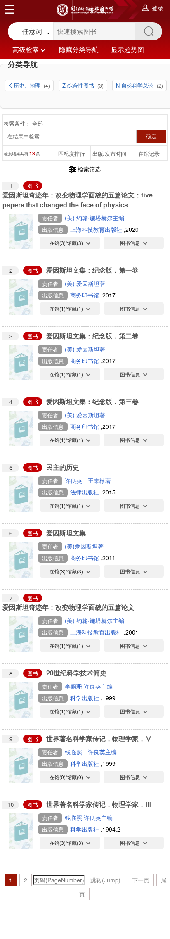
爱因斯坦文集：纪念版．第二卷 (92, 335)
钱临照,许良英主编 (89, 817)
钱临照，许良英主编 (91, 752)
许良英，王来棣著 (88, 480)
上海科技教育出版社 (97, 229)
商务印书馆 (85, 295)
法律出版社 (85, 492)
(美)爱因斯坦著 (84, 546)
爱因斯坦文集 (66, 532)
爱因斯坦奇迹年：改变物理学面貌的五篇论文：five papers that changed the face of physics (77, 199)
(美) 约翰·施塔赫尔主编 (94, 218)
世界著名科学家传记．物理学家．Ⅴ (99, 738)
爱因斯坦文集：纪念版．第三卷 (92, 401)
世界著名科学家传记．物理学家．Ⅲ (99, 804)
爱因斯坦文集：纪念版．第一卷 (92, 270)
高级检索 (25, 49)
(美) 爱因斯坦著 (85, 283)
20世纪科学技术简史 (76, 673)
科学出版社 (85, 698)
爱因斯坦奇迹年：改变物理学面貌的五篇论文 (68, 607)
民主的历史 (62, 467)
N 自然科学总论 (135, 85)
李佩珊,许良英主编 (89, 686)
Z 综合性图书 (79, 85)
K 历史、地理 (25, 85)
